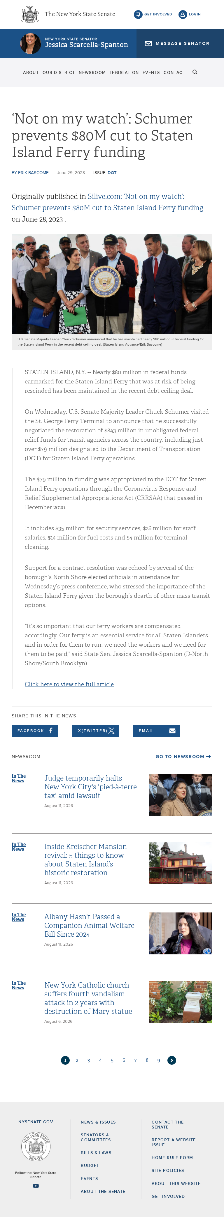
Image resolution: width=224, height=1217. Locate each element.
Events (151, 73)
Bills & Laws (96, 1153)
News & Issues (98, 1122)
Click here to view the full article (69, 684)
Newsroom (92, 73)
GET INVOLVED (168, 1197)
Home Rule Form (172, 1158)
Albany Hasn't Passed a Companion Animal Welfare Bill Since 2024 (89, 925)
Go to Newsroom (180, 756)
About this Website (176, 1184)
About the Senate (103, 1192)
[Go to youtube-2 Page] (36, 1186)
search (195, 72)
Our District (59, 73)
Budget (90, 1166)
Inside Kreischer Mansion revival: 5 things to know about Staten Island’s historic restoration (85, 859)
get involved (158, 14)
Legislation (124, 73)
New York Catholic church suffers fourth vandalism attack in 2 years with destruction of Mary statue (88, 998)
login (195, 14)
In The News (19, 778)
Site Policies (168, 1171)
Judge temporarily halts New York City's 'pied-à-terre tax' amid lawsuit (90, 787)
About (31, 73)
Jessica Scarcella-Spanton (86, 45)
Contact (175, 73)
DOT (112, 173)
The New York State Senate (80, 14)
